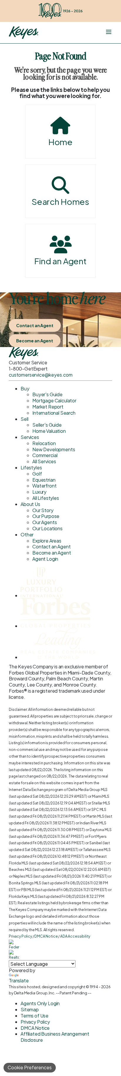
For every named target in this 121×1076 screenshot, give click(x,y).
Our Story (42, 510)
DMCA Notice (46, 936)
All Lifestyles (45, 498)
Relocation (44, 443)
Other (27, 534)
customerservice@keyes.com (41, 375)
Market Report (47, 407)
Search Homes (60, 201)
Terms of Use (34, 1015)
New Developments (53, 449)
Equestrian (43, 480)
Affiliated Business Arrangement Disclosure (55, 1037)
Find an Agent (60, 261)
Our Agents (44, 522)
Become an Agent (34, 340)
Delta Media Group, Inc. (34, 993)
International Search (53, 413)
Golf (37, 474)
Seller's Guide (47, 425)
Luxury (39, 492)
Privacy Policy (20, 936)
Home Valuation (49, 431)
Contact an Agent (34, 325)
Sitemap (30, 1009)
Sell (24, 419)
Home (60, 142)
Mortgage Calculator (54, 400)
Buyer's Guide (47, 394)
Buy (25, 388)
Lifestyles (31, 467)
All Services (44, 461)
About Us (30, 504)
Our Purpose (45, 516)
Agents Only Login (40, 1003)
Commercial (44, 455)
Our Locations (47, 528)
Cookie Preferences (30, 1067)
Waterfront (44, 486)
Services (30, 437)
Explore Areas (46, 541)
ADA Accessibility (75, 936)
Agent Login (45, 559)
